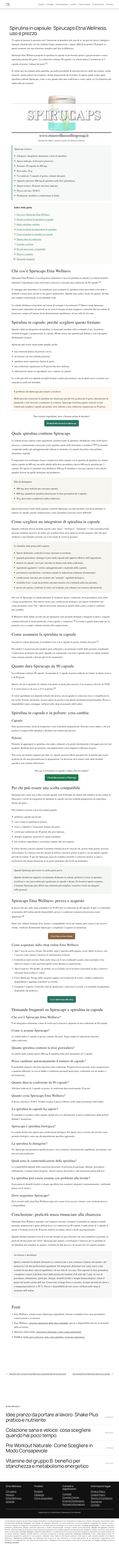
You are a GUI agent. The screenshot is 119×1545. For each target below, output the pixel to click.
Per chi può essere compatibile (31, 249)
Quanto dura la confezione (29, 239)
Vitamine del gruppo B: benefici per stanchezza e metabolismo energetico (47, 1463)
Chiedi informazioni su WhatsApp (61, 777)
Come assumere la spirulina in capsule (35, 234)
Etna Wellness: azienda (14, 1500)
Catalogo (39, 1494)
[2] (54, 688)
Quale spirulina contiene (28, 224)
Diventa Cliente (70, 1497)
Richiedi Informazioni (73, 1504)
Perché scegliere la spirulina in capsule (35, 219)
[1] (46, 63)
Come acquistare (43, 1498)
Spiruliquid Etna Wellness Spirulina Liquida (91, 1373)
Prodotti (38, 1491)
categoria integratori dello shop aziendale (48, 1323)
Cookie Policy (98, 1494)
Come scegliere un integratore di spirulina (36, 229)
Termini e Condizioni (101, 1498)
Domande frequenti (26, 259)
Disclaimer (96, 1501)
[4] (96, 444)
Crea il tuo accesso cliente (62, 936)
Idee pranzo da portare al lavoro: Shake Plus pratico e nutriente (52, 1417)
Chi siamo (11, 1491)
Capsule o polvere (25, 244)
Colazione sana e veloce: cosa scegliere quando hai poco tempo (48, 1432)
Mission (10, 1494)
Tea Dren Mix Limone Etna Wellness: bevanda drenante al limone (37, 1373)
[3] (74, 620)
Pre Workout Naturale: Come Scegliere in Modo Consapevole (49, 1448)
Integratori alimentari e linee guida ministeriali (58, 1331)
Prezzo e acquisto (25, 254)
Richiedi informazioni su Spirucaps (61, 423)
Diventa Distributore (73, 1501)
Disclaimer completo (12, 1542)
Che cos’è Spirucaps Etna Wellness (33, 214)
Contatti (66, 1494)
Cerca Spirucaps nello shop (61, 999)
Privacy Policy (98, 1491)
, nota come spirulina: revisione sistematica (54, 1337)
